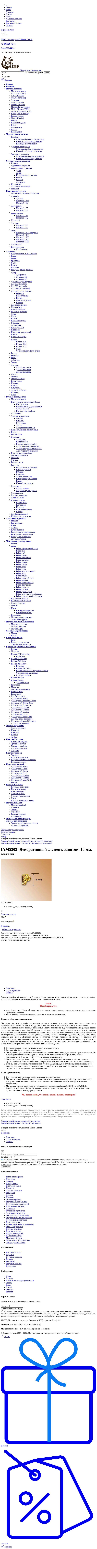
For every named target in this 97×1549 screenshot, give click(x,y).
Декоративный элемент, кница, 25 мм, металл (20, 1121)
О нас (8, 16)
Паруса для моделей (14, 1233)
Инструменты (12, 1183)
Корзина (8, 80)
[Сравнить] (2, 911)
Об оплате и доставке (11, 929)
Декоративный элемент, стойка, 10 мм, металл (21, 1123)
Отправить (6, 1167)
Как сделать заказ (13, 1252)
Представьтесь (7, 1154)
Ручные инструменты (15, 1211)
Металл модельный (14, 1227)
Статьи (9, 14)
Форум (9, 7)
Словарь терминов (14, 1190)
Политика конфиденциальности (20, 1280)
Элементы (10, 1208)
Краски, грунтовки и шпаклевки (20, 1224)
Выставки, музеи (13, 1186)
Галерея (9, 1292)
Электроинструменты (15, 1213)
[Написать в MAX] (10, 40)
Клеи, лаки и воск (14, 1222)
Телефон (4, 1157)
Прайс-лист (11, 1266)
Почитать (10, 1188)
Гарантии (10, 1255)
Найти (47, 73)
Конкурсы (10, 1193)
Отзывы (9, 25)
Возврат (9, 1259)
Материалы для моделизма (17, 1215)
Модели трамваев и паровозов (19, 1218)
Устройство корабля (14, 1177)
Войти (7, 1337)
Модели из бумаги (14, 1238)
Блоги (8, 10)
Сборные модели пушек (16, 1220)
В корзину (5, 926)
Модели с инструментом (16, 1202)
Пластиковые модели (15, 1206)
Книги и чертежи (13, 1231)
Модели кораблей (13, 1199)
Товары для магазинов (15, 1242)
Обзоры (9, 1181)
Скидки (9, 1195)
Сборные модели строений (17, 1204)
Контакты (10, 21)
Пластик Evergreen (14, 1229)
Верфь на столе (7, 30)
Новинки (10, 1197)
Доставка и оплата (14, 19)
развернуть (5, 1099)
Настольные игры (13, 1236)
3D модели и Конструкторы (18, 1240)
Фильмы (9, 12)
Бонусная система (13, 23)
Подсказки (10, 1179)
